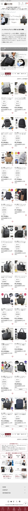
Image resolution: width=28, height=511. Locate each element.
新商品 (14, 509)
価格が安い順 (23, 73)
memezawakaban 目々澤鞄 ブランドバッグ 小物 (14, 67)
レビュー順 (14, 73)
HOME (2, 67)
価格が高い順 (8, 75)
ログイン (22, 4)
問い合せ (19, 509)
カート (26, 4)
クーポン (3, 509)
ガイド (8, 509)
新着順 (18, 73)
